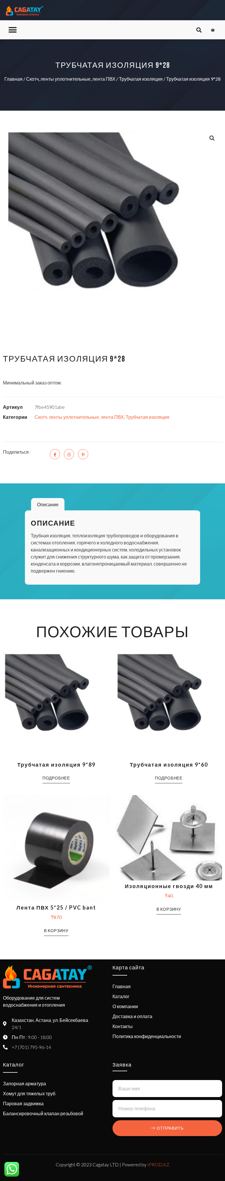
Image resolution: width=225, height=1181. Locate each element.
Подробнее (56, 777)
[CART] (213, 30)
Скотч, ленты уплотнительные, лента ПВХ (70, 79)
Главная (13, 79)
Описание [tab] (48, 504)
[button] (12, 29)
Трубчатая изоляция (141, 79)
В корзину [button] (56, 930)
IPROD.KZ (158, 1164)
